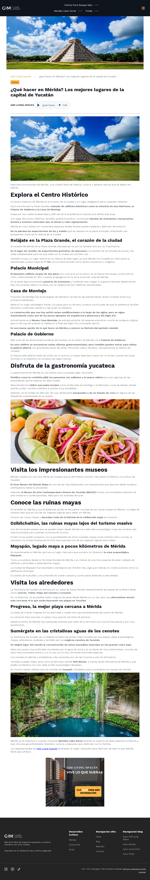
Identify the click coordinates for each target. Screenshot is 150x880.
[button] (38, 105)
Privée (89, 11)
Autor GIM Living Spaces (130, 837)
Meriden (72, 840)
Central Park (74, 844)
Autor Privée (128, 854)
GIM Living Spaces (22, 76)
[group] (52, 105)
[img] (59, 105)
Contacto (100, 851)
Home (98, 836)
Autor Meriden (129, 844)
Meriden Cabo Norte (65, 11)
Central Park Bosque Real (78, 5)
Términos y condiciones (131, 869)
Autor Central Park (131, 849)
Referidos (100, 846)
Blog (98, 841)
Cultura (14, 82)
